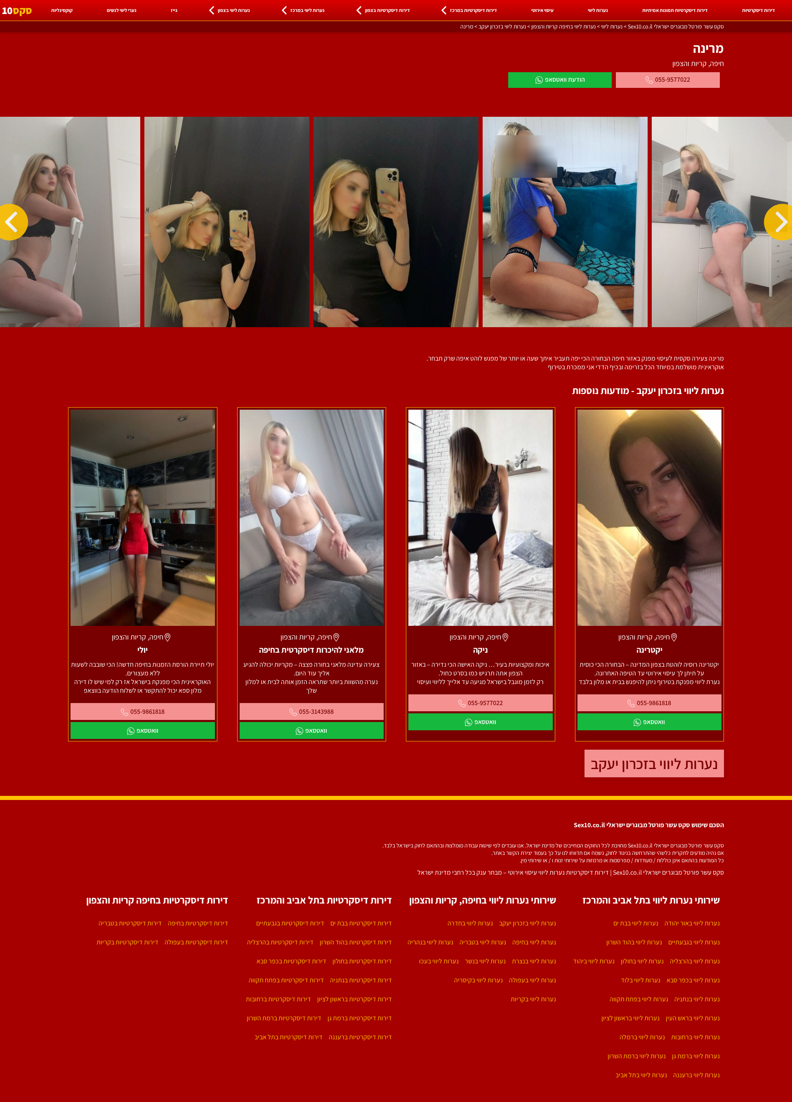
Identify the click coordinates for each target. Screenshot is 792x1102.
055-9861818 (654, 702)
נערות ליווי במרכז (307, 10)
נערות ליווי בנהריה (430, 942)
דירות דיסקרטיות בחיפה (198, 923)
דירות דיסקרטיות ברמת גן (360, 1018)
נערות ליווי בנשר (485, 961)
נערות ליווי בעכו (439, 961)
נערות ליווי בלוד (640, 980)
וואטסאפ (654, 721)
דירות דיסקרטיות (758, 10)
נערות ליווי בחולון (642, 961)
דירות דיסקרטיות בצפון (387, 10)
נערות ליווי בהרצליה (695, 961)
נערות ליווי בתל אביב (641, 1075)
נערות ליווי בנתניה (697, 999)
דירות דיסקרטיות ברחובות (278, 999)
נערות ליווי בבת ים (635, 923)
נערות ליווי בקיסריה (478, 980)
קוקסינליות (62, 10)
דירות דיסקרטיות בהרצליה (280, 942)
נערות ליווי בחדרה (470, 923)
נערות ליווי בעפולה (532, 980)
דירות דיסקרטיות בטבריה (130, 923)
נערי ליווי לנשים (122, 10)
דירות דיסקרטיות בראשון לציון (354, 999)
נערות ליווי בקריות (533, 999)
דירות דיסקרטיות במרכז (473, 10)
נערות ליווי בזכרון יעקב (654, 763)
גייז (174, 10)
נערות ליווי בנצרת (534, 961)
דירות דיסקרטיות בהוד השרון (356, 942)
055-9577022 (672, 79)
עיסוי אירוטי (542, 10)
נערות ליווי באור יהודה (692, 923)
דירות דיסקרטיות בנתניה (361, 980)
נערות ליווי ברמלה (642, 1037)
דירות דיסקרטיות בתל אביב (289, 1037)
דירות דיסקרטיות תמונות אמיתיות (675, 10)
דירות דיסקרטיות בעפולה (196, 942)
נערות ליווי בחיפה (534, 942)
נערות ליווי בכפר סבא (693, 980)
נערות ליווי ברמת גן (696, 1056)
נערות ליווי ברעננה (696, 1075)
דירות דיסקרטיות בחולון (362, 961)
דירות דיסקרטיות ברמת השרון (284, 1018)
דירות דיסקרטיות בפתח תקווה (286, 980)
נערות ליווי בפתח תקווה (639, 999)
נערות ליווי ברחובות (695, 1037)
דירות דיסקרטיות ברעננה (360, 1037)
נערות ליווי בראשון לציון (630, 1018)
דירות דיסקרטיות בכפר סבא (291, 961)
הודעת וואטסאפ (565, 79)
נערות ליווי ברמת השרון (637, 1056)
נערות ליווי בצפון (234, 10)
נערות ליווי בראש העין (693, 1018)
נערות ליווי (598, 10)
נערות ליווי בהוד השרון (634, 942)
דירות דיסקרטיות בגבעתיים (290, 923)
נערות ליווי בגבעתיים (694, 942)
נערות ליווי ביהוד (594, 961)
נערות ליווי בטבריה (483, 942)
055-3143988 (316, 711)
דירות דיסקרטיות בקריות (127, 942)
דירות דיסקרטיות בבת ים (361, 923)
